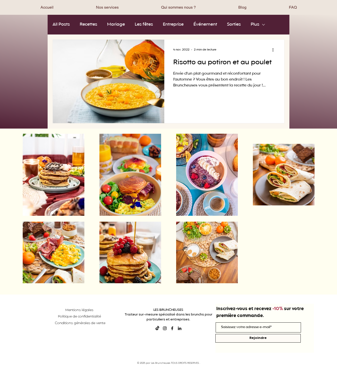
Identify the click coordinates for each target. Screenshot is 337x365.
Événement (205, 24)
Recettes (88, 24)
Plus (255, 24)
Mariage (116, 24)
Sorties (234, 24)
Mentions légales (79, 310)
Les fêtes (144, 24)
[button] (107, 7)
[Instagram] (164, 328)
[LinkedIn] (179, 328)
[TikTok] (157, 328)
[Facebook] (172, 328)
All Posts (61, 24)
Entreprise (173, 24)
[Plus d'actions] (275, 50)
